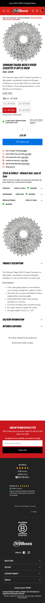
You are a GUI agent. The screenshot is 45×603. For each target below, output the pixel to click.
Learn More (27, 154)
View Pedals (25, 164)
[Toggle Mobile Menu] (4, 11)
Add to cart (24, 142)
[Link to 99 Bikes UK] (20, 11)
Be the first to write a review (22, 343)
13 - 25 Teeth (24, 110)
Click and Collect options (36, 121)
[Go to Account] (8, 11)
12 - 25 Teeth (9, 110)
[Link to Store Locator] (33, 11)
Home (4, 18)
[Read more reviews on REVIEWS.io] (22, 477)
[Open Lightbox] (39, 24)
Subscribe (22, 450)
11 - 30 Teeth (9, 104)
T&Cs (38, 438)
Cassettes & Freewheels (23, 18)
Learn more (7, 93)
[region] (22, 496)
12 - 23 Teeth (24, 104)
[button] (2, 3)
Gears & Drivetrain (11, 18)
